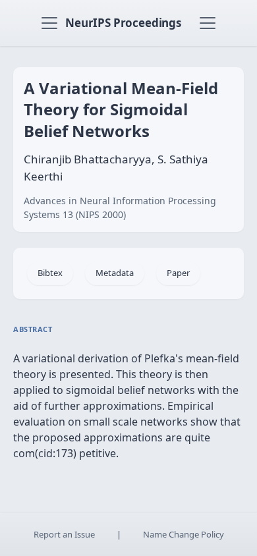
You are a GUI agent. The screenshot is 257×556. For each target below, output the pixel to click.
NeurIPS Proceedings (123, 22)
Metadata (115, 273)
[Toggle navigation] (49, 23)
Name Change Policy (183, 534)
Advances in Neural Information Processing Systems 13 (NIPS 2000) (120, 207)
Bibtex (50, 273)
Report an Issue (64, 534)
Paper (178, 273)
